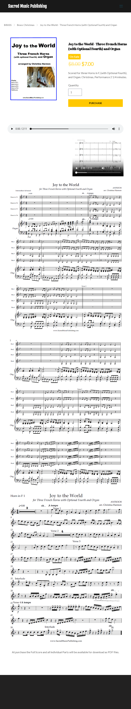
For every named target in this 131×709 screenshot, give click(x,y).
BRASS (8, 24)
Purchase (95, 103)
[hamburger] (121, 6)
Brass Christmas (25, 24)
